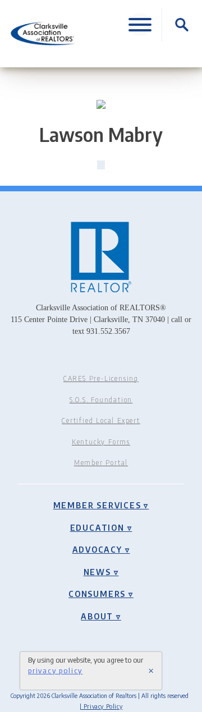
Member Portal (101, 462)
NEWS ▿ (101, 572)
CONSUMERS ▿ (101, 594)
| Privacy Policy (101, 706)
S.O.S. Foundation (101, 400)
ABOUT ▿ (101, 616)
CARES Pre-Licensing (101, 378)
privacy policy (55, 670)
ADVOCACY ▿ (101, 549)
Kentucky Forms (101, 442)
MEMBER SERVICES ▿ (101, 505)
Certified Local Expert (101, 420)
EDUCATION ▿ (101, 527)
